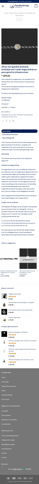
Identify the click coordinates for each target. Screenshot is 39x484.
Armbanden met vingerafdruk (25, 115)
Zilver (15, 116)
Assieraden (5, 382)
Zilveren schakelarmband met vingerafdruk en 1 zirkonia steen (8, 272)
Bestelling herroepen (8, 444)
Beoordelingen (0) (8, 138)
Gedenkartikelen (6, 395)
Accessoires (5, 399)
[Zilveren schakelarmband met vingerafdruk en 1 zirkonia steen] (9, 258)
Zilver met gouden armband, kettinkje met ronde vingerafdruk (27, 272)
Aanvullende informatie (10, 134)
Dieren (3, 390)
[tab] (19, 131)
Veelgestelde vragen (8, 440)
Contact (4, 457)
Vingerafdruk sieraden (16, 13)
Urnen (3, 377)
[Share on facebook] (3, 120)
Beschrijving (6, 131)
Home (6, 13)
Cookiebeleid (5, 424)
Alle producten (12, 115)
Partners (4, 453)
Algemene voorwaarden (9, 419)
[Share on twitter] (6, 120)
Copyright (4, 411)
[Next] (37, 263)
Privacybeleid (5, 415)
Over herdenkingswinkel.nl (10, 435)
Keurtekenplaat (6, 449)
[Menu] (2, 6)
